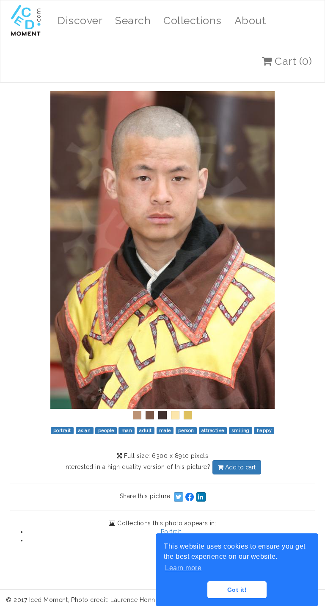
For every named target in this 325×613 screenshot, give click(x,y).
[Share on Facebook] (189, 497)
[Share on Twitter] (178, 497)
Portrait (171, 531)
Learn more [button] (183, 567)
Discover (80, 20)
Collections (192, 20)
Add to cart (239, 467)
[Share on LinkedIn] (201, 497)
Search (133, 20)
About (250, 20)
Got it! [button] (237, 589)
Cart (292, 61)
